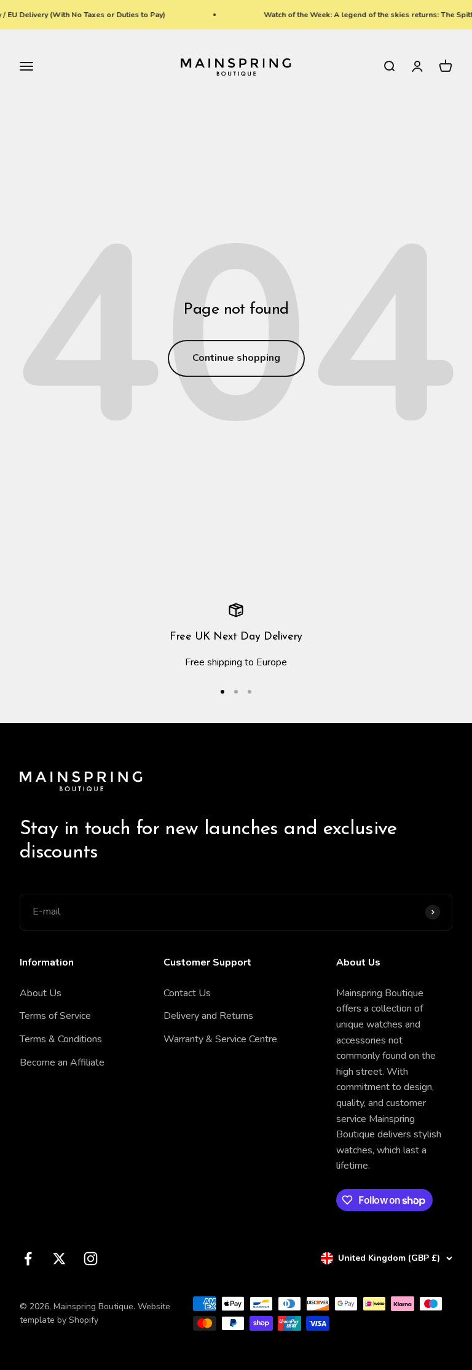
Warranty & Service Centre (220, 1039)
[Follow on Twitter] (59, 1258)
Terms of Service (55, 1016)
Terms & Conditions (61, 1039)
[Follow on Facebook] (28, 1258)
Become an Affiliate (62, 1062)
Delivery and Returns (208, 1016)
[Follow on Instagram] (90, 1258)
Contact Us (187, 993)
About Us (40, 993)
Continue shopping (236, 358)
